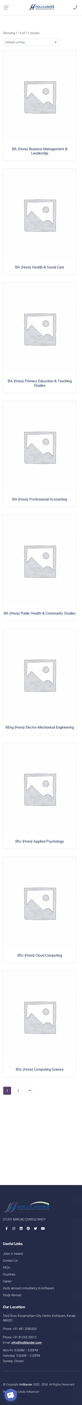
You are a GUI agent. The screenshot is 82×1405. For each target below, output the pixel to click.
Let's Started (61, 1167)
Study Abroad (12, 1295)
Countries (9, 1274)
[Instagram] (13, 1228)
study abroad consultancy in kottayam (28, 1288)
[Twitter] (35, 1228)
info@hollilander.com (26, 1342)
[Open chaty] (11, 1395)
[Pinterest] (28, 1228)
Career (7, 1281)
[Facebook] (6, 1228)
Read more (39, 129)
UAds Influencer (28, 1392)
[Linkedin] (21, 1228)
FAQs (6, 1267)
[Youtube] (42, 1228)
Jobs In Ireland (13, 1254)
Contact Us (10, 1260)
